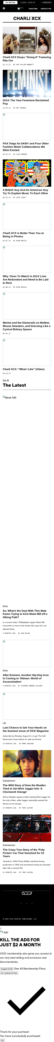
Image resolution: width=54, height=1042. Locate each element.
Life (4, 723)
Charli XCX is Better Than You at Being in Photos (23, 235)
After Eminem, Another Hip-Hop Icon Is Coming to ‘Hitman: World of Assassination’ (26, 678)
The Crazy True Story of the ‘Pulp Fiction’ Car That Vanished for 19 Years (24, 853)
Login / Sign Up (27, 3)
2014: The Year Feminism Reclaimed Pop (26, 102)
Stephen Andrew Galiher (31, 686)
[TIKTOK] (29, 903)
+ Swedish (46, 3)
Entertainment (9, 780)
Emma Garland (28, 744)
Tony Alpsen (27, 808)
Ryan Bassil (21, 241)
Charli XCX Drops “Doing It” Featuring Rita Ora (27, 59)
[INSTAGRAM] (24, 903)
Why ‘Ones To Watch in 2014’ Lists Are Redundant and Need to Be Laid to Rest (25, 279)
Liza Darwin (21, 154)
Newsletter (46, 9)
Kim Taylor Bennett (25, 65)
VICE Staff (21, 197)
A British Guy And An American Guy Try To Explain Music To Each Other (25, 191)
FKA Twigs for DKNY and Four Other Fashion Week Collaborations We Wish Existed (26, 147)
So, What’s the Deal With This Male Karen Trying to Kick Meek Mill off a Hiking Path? (25, 614)
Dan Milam (25, 633)
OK (2, 1040)
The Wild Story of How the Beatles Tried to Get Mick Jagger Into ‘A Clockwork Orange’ (24, 788)
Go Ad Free (10, 3)
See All (6, 380)
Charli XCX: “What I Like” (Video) (23, 369)
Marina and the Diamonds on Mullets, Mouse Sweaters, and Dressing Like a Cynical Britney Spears (27, 326)
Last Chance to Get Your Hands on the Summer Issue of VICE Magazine (26, 729)
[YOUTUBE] (35, 903)
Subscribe (33, 9)
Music (5, 606)
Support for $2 (6, 969)
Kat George (21, 108)
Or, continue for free (9, 973)
